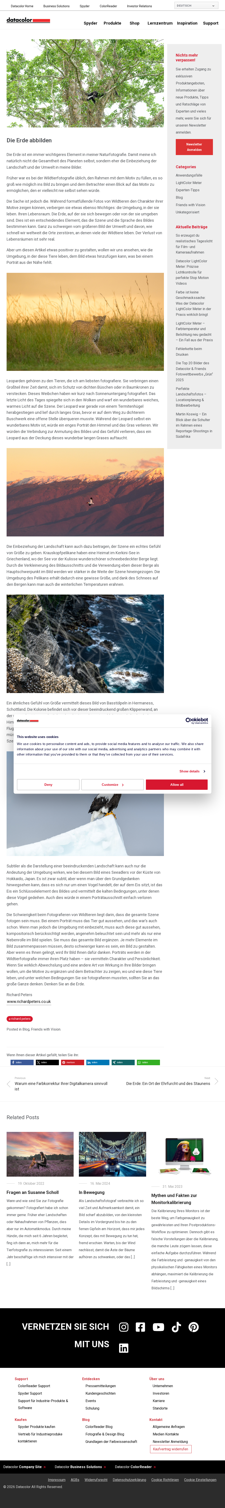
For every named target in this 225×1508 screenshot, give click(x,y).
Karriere (159, 1401)
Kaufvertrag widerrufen (170, 1449)
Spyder (85, 6)
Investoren (161, 1393)
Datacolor (22, 1467)
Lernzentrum (160, 23)
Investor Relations (139, 6)
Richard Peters (21, 1018)
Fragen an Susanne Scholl (33, 1192)
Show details (190, 771)
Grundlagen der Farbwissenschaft (111, 1442)
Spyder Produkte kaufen (36, 1427)
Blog (25, 1029)
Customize (110, 784)
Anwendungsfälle (189, 175)
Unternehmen (163, 1386)
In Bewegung (92, 1192)
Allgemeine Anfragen (169, 1427)
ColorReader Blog (98, 1427)
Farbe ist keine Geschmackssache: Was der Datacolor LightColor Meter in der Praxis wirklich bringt (193, 303)
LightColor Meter (189, 183)
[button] (22, 1062)
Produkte (112, 23)
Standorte (160, 1408)
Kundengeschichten (100, 1393)
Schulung (92, 1408)
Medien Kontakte (166, 1434)
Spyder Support (30, 1393)
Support (210, 23)
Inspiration (187, 23)
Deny (48, 784)
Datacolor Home (22, 6)
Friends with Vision (45, 1029)
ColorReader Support (34, 1386)
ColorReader (108, 6)
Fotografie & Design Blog (104, 1434)
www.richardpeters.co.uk (29, 1001)
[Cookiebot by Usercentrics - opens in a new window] (189, 721)
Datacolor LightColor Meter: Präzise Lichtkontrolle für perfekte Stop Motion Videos (192, 272)
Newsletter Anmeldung (170, 1442)
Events (90, 1401)
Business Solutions (57, 6)
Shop (135, 23)
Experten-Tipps (188, 190)
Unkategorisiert (187, 212)
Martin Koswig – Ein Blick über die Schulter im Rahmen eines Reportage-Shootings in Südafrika (194, 425)
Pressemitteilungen (100, 1386)
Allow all (176, 784)
